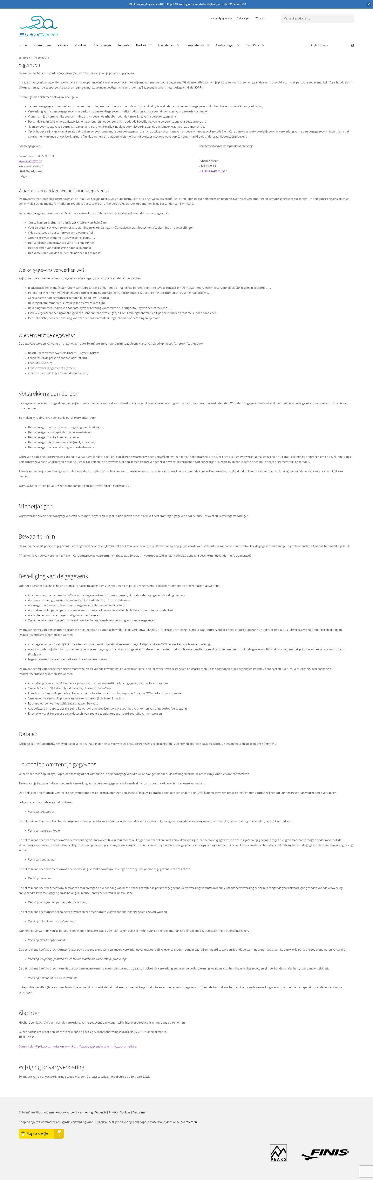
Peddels (63, 45)
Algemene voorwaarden (60, 1112)
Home (23, 45)
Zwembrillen (42, 45)
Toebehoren (166, 45)
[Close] (368, 4)
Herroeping (85, 1112)
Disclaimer (139, 1112)
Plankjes (80, 45)
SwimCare (252, 45)
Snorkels (123, 45)
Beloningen (243, 18)
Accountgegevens (221, 18)
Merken (141, 45)
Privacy (113, 1112)
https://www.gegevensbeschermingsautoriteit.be (103, 1046)
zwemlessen (188, 1122)
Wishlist (259, 18)
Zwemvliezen (102, 45)
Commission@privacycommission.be (43, 1046)
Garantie (100, 1112)
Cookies (125, 1112)
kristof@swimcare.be (213, 171)
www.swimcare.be (30, 161)
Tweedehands (195, 45)
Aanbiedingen (225, 45)
